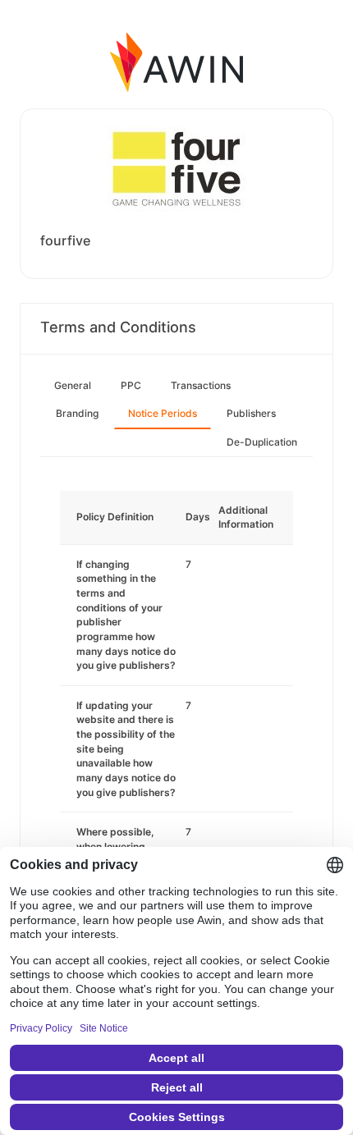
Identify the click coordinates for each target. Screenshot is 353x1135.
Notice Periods (162, 413)
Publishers (251, 413)
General (72, 385)
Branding (77, 413)
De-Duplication (262, 442)
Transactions (201, 385)
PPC (131, 385)
